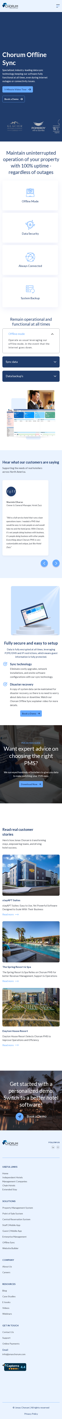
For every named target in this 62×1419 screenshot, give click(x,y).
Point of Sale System (12, 1213)
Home (5, 1173)
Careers (6, 1272)
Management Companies (14, 1181)
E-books (6, 1302)
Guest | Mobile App (12, 1230)
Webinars (7, 1313)
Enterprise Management (14, 1236)
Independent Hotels (12, 1177)
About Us (7, 1266)
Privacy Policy (31, 1413)
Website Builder (10, 1248)
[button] (58, 6)
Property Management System (17, 1207)
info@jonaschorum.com (13, 1354)
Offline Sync (8, 1242)
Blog (4, 1290)
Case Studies (9, 1296)
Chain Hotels (8, 1185)
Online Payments (11, 1343)
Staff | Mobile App (11, 1225)
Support (6, 1337)
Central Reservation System (16, 1219)
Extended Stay (9, 1189)
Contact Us (8, 1332)
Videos (5, 1308)
